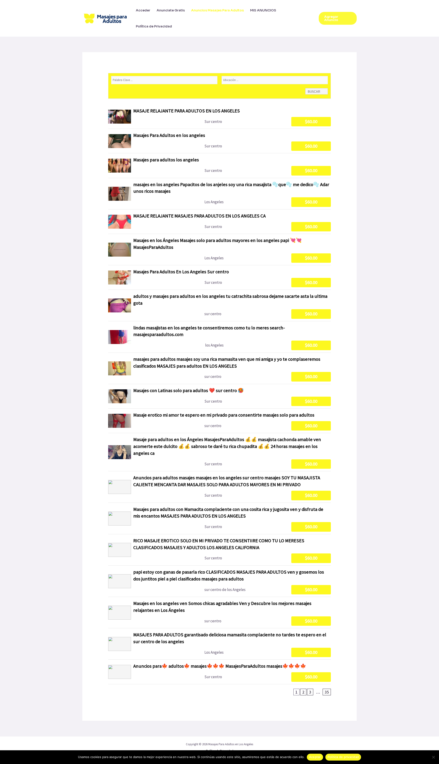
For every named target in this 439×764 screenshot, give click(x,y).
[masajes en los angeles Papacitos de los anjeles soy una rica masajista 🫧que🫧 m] (219, 193)
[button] (338, 18)
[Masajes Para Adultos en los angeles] (219, 141)
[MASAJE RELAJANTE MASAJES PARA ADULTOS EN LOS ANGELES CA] (219, 221)
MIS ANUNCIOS (263, 10)
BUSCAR (314, 91)
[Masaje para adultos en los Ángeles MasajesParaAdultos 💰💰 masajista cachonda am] (219, 452)
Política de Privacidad (154, 26)
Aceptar (315, 757)
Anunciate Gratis (171, 10)
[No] (433, 757)
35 (327, 692)
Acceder (143, 10)
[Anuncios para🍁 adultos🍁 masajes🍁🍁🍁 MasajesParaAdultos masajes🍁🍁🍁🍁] (219, 672)
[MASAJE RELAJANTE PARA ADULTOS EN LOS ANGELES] (219, 116)
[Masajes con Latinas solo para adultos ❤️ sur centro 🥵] (219, 396)
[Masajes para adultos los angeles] (219, 165)
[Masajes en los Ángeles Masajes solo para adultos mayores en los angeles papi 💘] (219, 249)
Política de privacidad (343, 757)
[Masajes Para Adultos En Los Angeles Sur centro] (219, 277)
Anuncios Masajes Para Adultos (217, 10)
